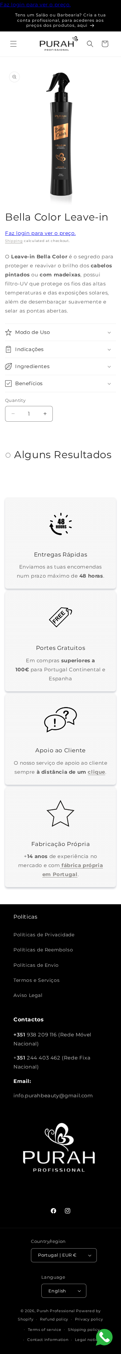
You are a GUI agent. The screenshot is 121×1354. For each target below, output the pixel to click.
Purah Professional (56, 1310)
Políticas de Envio (36, 965)
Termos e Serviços (36, 980)
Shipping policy (84, 1329)
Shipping (14, 241)
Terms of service (44, 1329)
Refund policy (54, 1319)
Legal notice (87, 1339)
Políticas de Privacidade (43, 935)
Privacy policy (89, 1319)
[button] (13, 43)
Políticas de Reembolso (43, 950)
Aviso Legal (28, 995)
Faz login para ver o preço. (35, 4)
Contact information (47, 1339)
